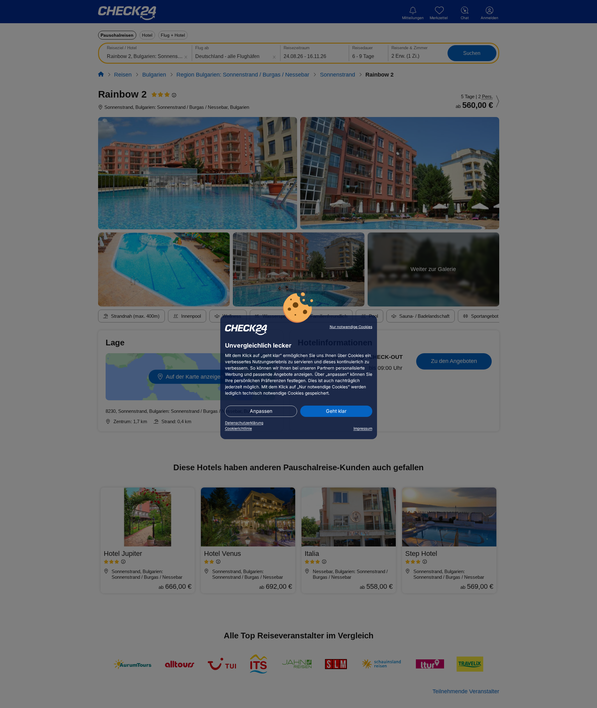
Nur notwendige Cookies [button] (351, 327)
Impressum (362, 428)
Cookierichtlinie (238, 428)
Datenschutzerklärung (244, 423)
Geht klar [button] (336, 411)
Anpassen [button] (261, 411)
